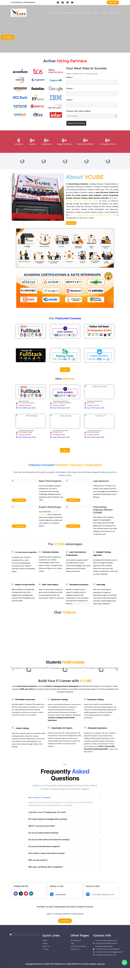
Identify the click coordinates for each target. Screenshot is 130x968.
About (58, 13)
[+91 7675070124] (52, 894)
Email (69, 100)
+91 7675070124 (60, 895)
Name (69, 77)
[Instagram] (63, 2)
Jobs (95, 13)
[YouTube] (72, 2)
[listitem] (65, 801)
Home (50, 13)
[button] (112, 2)
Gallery (104, 13)
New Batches (68, 13)
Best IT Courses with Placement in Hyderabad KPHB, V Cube (93, 215)
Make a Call (56, 886)
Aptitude (87, 13)
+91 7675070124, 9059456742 (23, 2)
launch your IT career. (81, 604)
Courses (79, 13)
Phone (69, 88)
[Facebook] (58, 2)
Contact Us (114, 13)
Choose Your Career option (78, 111)
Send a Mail (93, 886)
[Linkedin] (67, 2)
